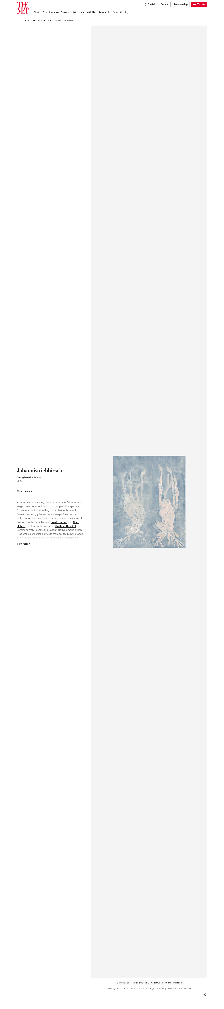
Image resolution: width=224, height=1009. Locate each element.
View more (22, 543)
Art (74, 12)
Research (104, 12)
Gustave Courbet (65, 526)
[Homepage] (23, 8)
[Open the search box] (126, 12)
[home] (18, 20)
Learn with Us (87, 12)
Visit (36, 12)
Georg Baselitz (25, 477)
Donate (165, 4)
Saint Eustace (59, 522)
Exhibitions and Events (56, 12)
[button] (204, 994)
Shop (116, 12)
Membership (181, 4)
